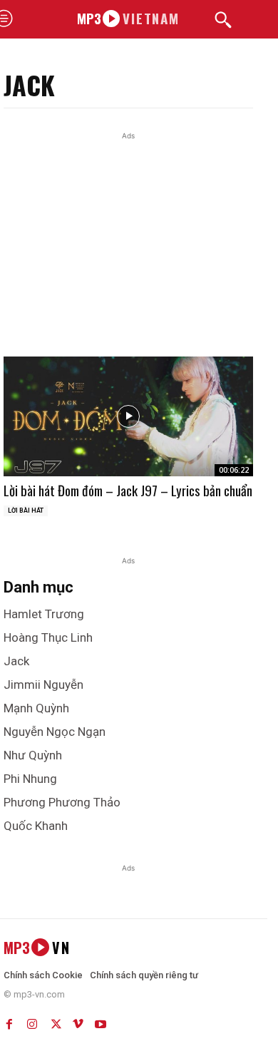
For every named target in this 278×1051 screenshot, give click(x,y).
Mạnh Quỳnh (36, 708)
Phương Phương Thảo (62, 802)
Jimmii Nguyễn (43, 684)
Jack (16, 661)
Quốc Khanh (36, 826)
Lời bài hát (25, 510)
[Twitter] (55, 1021)
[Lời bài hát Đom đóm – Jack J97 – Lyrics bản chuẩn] (128, 416)
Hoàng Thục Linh (48, 637)
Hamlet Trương (44, 614)
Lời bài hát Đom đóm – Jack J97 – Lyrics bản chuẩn (128, 490)
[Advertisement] (139, 266)
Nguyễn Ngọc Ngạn (54, 731)
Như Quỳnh (33, 755)
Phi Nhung (30, 778)
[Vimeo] (77, 1021)
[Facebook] (9, 1021)
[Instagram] (32, 1021)
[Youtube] (100, 1021)
